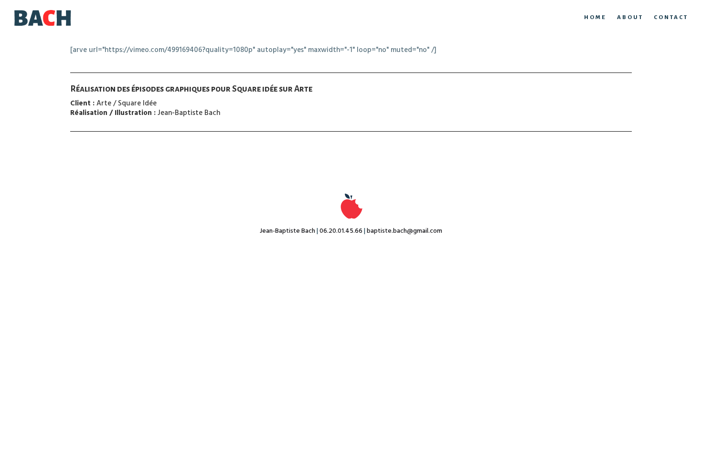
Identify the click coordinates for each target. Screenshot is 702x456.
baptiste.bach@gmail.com (404, 231)
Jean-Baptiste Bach (287, 231)
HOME (595, 17)
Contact (671, 17)
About (630, 17)
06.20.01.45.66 (340, 231)
